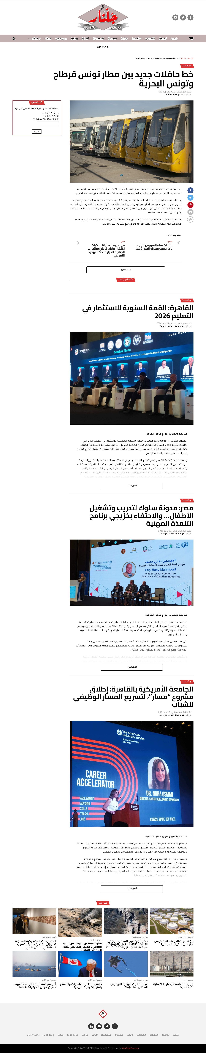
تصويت (37, 131)
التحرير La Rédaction (174, 95)
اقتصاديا (150, 38)
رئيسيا (174, 38)
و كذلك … (34, 38)
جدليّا (48, 38)
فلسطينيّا (98, 38)
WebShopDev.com (130, 1048)
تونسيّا (162, 38)
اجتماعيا (136, 38)
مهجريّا (112, 38)
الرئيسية (190, 58)
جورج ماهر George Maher (172, 326)
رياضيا (74, 38)
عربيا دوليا (61, 38)
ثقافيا (85, 38)
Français (103, 47)
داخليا (124, 38)
